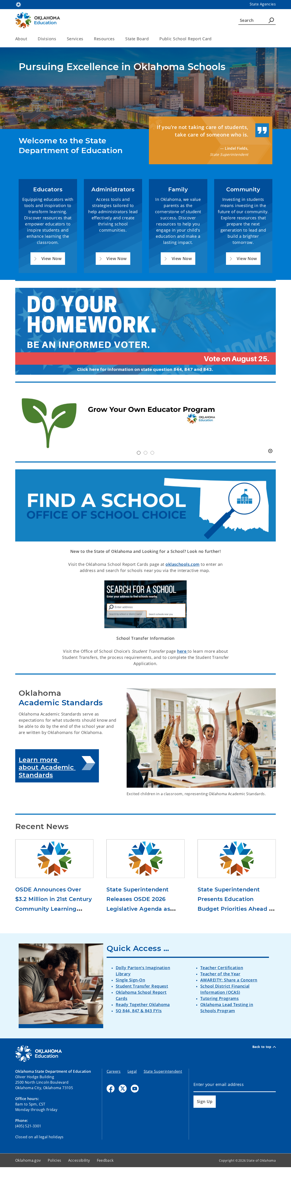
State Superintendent (163, 1071)
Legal (132, 1071)
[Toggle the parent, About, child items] (28, 38)
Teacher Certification (221, 967)
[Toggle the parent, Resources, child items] (116, 38)
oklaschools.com (182, 564)
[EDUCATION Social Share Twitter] (123, 1089)
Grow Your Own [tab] (138, 453)
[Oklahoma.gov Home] (18, 4)
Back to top (261, 1046)
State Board (137, 38)
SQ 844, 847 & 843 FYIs (139, 1010)
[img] (145, 422)
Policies (54, 1160)
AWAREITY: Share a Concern (228, 980)
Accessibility (79, 1160)
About (21, 38)
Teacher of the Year (220, 973)
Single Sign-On (130, 980)
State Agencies (263, 4)
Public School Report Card (185, 38)
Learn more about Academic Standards (47, 767)
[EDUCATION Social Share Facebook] (111, 1089)
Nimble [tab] (145, 453)
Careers (114, 1071)
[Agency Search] (271, 20)
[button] (47, 258)
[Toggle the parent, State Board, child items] (150, 38)
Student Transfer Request (142, 986)
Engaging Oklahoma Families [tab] (152, 453)
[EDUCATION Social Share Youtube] (135, 1089)
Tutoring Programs (219, 998)
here (182, 651)
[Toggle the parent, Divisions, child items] (57, 38)
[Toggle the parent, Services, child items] (84, 38)
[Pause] (270, 451)
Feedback (105, 1160)
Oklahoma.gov (28, 1160)
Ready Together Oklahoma (143, 1004)
